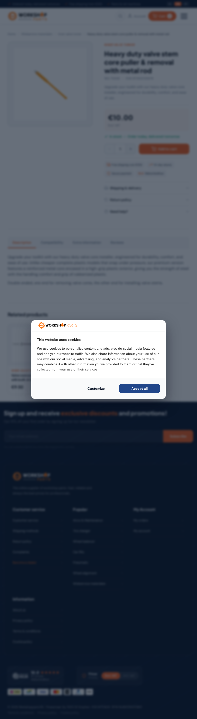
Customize (96, 388)
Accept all (139, 388)
